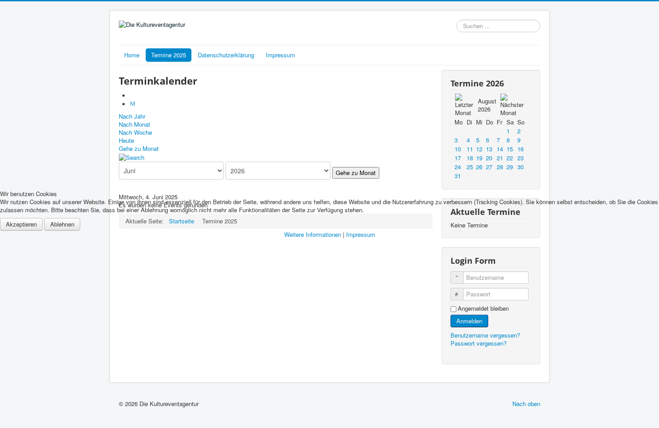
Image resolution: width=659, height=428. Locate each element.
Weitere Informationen (312, 234)
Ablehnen (62, 224)
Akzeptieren (21, 224)
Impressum (360, 234)
